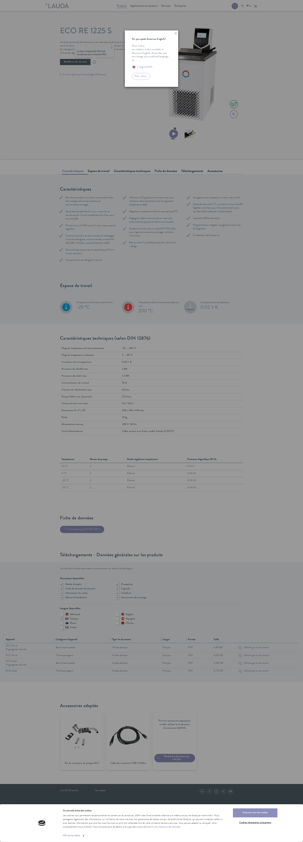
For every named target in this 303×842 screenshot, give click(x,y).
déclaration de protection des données (162, 827)
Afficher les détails (71, 836)
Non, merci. (141, 76)
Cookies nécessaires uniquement (255, 823)
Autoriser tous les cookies (255, 813)
